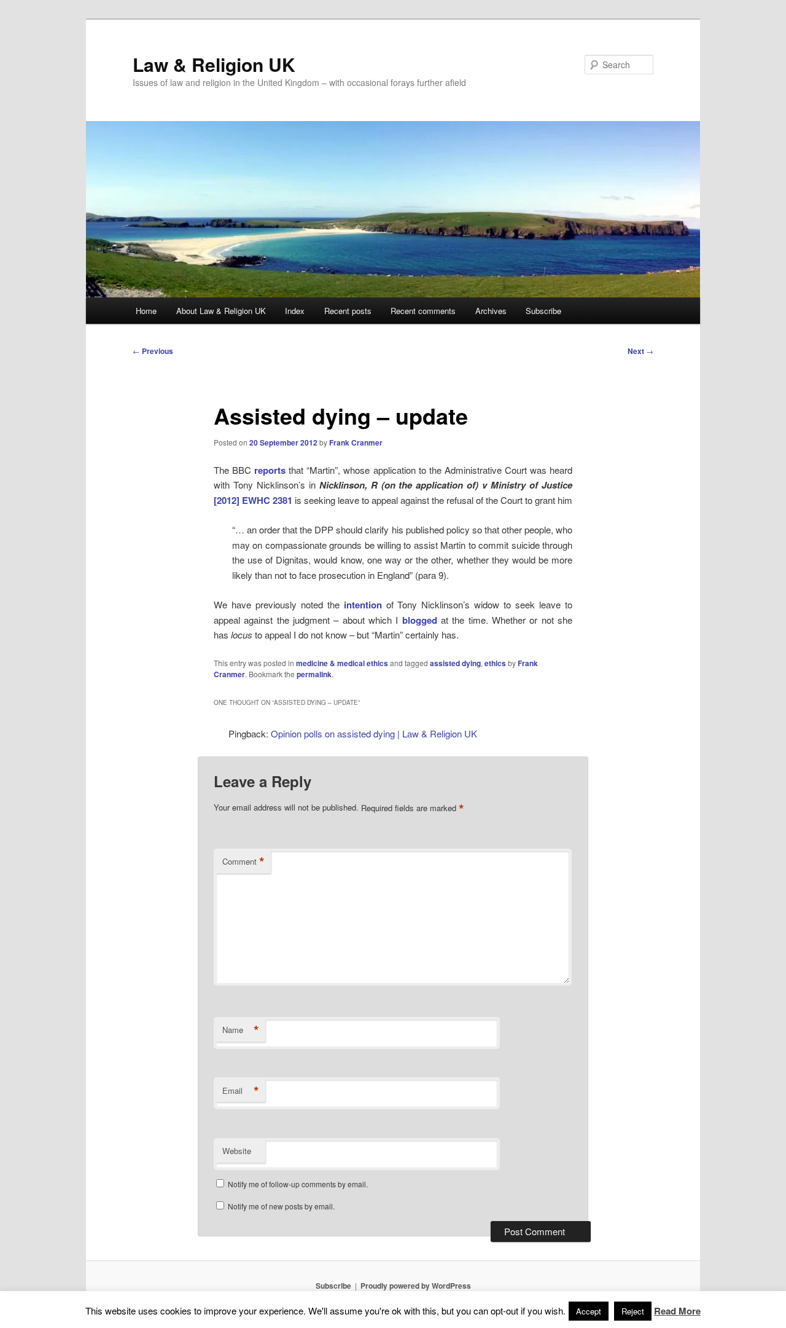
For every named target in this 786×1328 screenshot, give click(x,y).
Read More (677, 1311)
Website (236, 1151)
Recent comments (423, 310)
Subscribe (543, 310)
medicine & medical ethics (342, 663)
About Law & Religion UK (221, 310)
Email (240, 1091)
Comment (243, 861)
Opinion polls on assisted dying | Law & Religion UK (374, 733)
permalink (314, 674)
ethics (495, 663)
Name (240, 1030)
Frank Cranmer (356, 442)
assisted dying (455, 663)
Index (295, 310)
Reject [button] (632, 1311)
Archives (491, 310)
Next (640, 350)
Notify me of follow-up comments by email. (298, 1184)
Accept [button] (588, 1311)
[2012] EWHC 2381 (253, 500)
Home (146, 310)
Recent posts (348, 310)
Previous (153, 350)
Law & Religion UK (214, 64)
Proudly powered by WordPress (415, 1285)
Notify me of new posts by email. (281, 1206)
